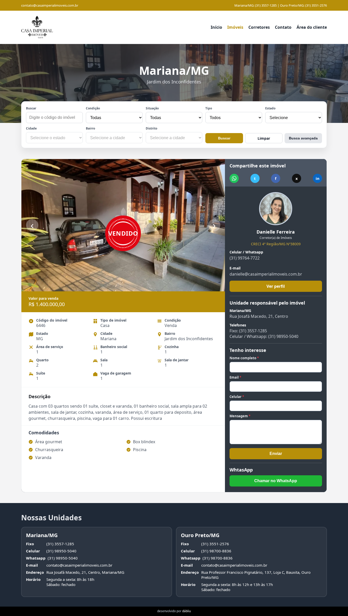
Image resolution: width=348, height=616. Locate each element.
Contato (283, 27)
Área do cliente (312, 27)
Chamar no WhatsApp (275, 481)
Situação (152, 108)
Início (216, 27)
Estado (270, 108)
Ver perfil (275, 286)
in (317, 178)
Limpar (264, 138)
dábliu (186, 611)
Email (235, 377)
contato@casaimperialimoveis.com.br (49, 5)
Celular (237, 396)
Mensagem (240, 416)
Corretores (259, 27)
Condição (93, 108)
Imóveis (235, 27)
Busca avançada (303, 138)
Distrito (151, 128)
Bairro (90, 128)
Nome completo (244, 358)
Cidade (31, 128)
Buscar (31, 108)
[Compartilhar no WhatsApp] (234, 178)
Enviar (276, 453)
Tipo (208, 108)
